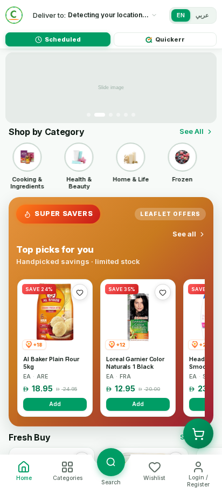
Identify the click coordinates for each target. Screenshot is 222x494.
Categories (67, 478)
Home (24, 478)
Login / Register (198, 481)
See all (184, 233)
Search (111, 482)
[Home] (14, 15)
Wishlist (154, 478)
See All (191, 131)
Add (55, 404)
